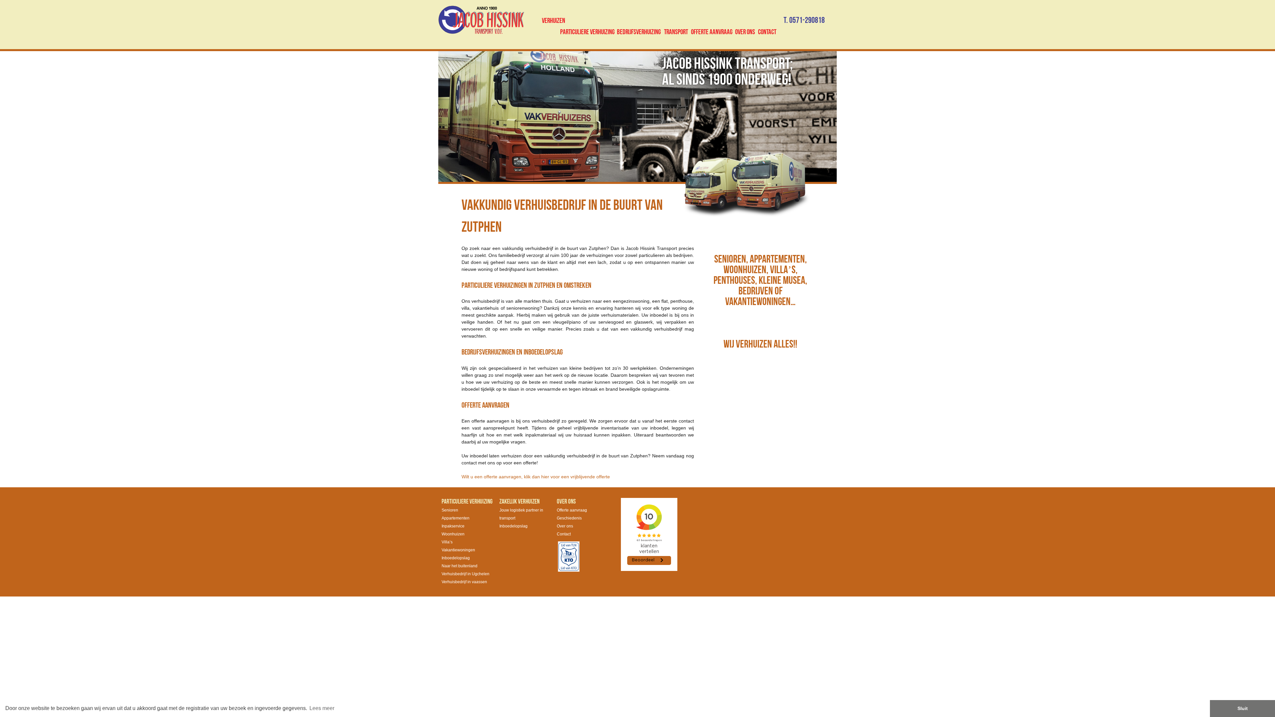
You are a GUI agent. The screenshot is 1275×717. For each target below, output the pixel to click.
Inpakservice (453, 526)
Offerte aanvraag (711, 32)
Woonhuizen (453, 534)
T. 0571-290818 (804, 20)
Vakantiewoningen (458, 550)
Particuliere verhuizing (587, 32)
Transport (676, 32)
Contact (767, 32)
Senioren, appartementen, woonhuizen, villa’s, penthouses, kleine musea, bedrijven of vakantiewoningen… (760, 280)
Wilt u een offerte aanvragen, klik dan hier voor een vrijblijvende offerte (536, 476)
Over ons (745, 32)
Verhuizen (553, 21)
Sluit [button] (1242, 708)
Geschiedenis (569, 518)
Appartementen (455, 518)
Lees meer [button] (321, 708)
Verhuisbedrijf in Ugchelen (465, 574)
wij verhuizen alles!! (760, 344)
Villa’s (447, 542)
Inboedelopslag (456, 558)
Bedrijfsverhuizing (639, 32)
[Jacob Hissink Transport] (481, 19)
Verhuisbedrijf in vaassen (464, 582)
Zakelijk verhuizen (519, 502)
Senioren (450, 510)
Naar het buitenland (459, 566)
